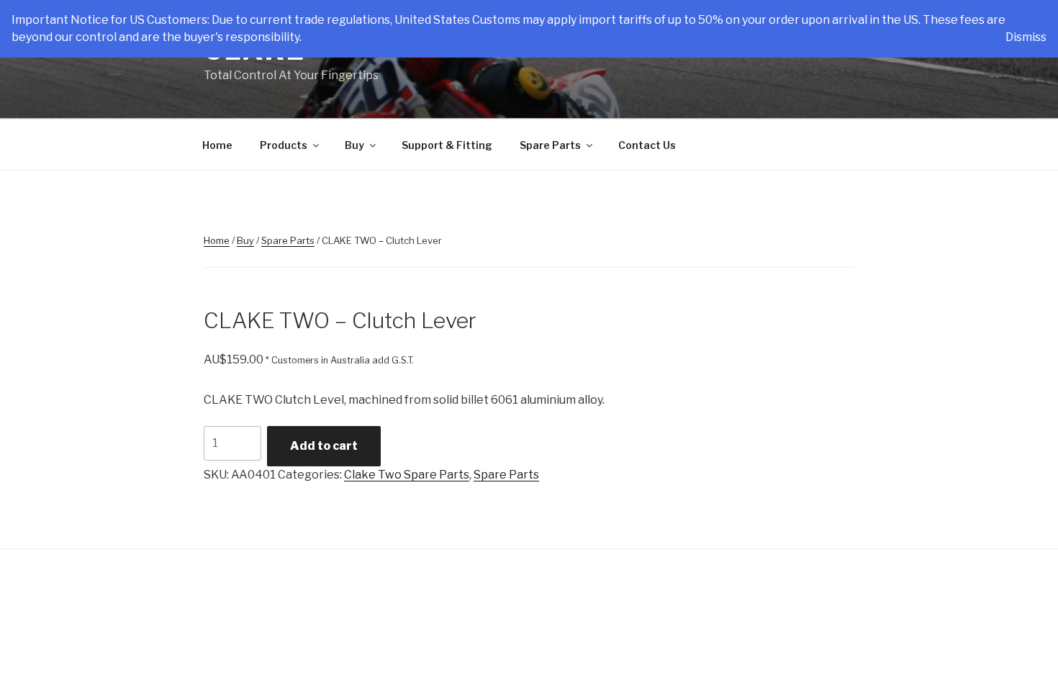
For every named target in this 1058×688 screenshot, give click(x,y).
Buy (354, 145)
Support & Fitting (447, 145)
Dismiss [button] (1025, 37)
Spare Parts (550, 145)
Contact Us (647, 145)
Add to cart (324, 446)
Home (217, 145)
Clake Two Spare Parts (406, 474)
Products (283, 145)
